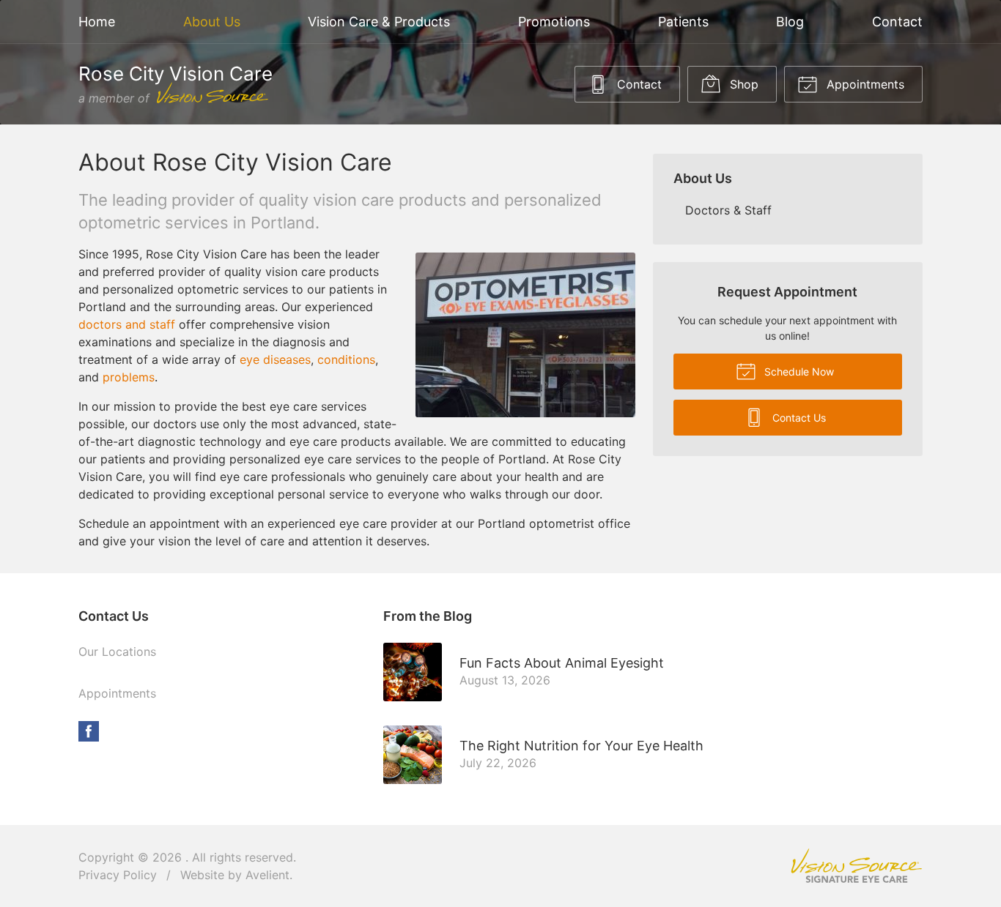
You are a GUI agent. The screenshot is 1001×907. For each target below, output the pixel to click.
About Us (211, 21)
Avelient (267, 874)
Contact (897, 21)
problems (129, 377)
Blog (790, 21)
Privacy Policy (117, 874)
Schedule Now (797, 371)
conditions (346, 359)
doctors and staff (126, 324)
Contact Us (797, 417)
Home (96, 21)
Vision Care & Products (379, 21)
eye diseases (275, 359)
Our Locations (117, 651)
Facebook (88, 731)
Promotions (554, 21)
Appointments (863, 84)
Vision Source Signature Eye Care (857, 865)
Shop (742, 84)
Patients (683, 21)
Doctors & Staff (728, 210)
